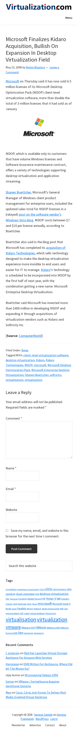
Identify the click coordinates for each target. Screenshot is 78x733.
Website (11, 509)
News (24, 350)
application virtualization (28, 589)
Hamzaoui (12, 664)
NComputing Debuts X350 (41, 675)
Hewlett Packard (34, 599)
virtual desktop (37, 613)
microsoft (40, 365)
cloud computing (25, 594)
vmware (13, 627)
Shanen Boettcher (18, 192)
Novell (8, 608)
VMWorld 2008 (53, 627)
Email (11, 489)
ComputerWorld (30, 336)
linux (34, 603)
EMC (7, 599)
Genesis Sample (43, 715)
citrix (48, 589)
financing (14, 599)
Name (11, 468)
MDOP (28, 365)
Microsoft (12, 81)
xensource (39, 633)
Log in (54, 719)
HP (44, 598)
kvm (29, 603)
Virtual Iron (50, 613)
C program (13, 653)
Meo (8, 692)
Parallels (21, 608)
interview (22, 603)
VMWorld (40, 627)
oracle (14, 609)
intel (15, 604)
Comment (14, 418)
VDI (21, 613)
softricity (55, 375)
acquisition (11, 589)
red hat (30, 608)
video (26, 613)
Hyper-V (51, 598)
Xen (20, 633)
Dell (37, 594)
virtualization (33, 380)
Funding (22, 598)
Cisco (41, 589)
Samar (10, 681)
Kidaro (45, 270)
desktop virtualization (20, 360)
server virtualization (50, 608)
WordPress (42, 719)
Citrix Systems (59, 589)
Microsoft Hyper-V (61, 603)
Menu (68, 18)
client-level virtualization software (45, 355)
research (37, 608)
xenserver (28, 633)
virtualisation (14, 380)
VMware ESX (28, 627)
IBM (59, 598)
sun (62, 608)
